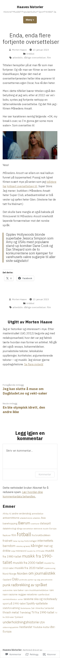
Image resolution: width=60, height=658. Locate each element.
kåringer (37, 545)
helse (15, 541)
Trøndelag (25, 612)
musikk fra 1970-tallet (35, 551)
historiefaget (30, 541)
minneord (21, 550)
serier (20, 599)
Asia (43, 517)
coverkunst (35, 524)
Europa (52, 528)
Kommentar (45, 474)
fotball (24, 534)
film (49, 57)
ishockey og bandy (23, 546)
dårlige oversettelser (35, 57)
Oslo (15, 579)
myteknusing (49, 568)
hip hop (21, 541)
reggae (22, 594)
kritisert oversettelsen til (22, 186)
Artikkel (30, 53)
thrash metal (11, 612)
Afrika (5, 513)
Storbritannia (25, 608)
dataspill (45, 523)
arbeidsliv (17, 57)
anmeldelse (37, 513)
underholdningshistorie (21, 622)
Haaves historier (30, 7)
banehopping (10, 523)
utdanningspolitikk (10, 627)
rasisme (13, 594)
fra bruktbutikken (41, 535)
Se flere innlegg (33, 364)
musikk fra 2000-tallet (28, 563)
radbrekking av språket (29, 585)
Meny (31, 20)
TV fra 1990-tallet (42, 612)
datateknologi (9, 528)
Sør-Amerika (37, 608)
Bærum (24, 523)
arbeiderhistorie (26, 518)
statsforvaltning (11, 608)
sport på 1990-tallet (14, 603)
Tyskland (18, 617)
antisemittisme (11, 517)
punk (6, 585)
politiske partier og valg (29, 579)
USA (42, 622)
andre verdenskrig (21, 513)
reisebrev (32, 594)
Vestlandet (25, 627)
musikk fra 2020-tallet (29, 568)
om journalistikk (41, 573)
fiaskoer (7, 535)
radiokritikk (7, 590)
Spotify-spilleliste (37, 603)
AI (10, 513)
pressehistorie (46, 579)
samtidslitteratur (10, 599)
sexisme (29, 599)
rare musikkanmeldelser (36, 590)
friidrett (7, 541)
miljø (13, 551)
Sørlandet (49, 608)
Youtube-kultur (41, 627)
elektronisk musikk (41, 528)
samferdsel (43, 594)
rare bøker (18, 590)
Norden (22, 573)
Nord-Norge (9, 573)
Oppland (7, 579)
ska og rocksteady (45, 599)
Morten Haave (19, 49)
